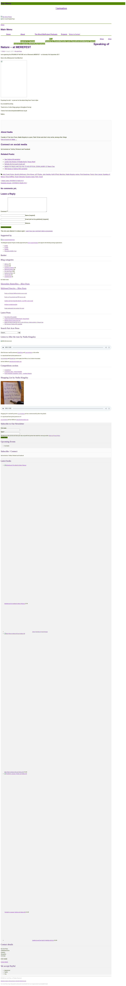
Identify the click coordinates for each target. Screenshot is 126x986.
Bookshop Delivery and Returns (27, 8)
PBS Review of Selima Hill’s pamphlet (13, 324)
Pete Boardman (85, 174)
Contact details (4, 962)
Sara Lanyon (98, 174)
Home (8, 34)
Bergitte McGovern (20, 174)
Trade (101, 41)
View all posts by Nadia (9, 139)
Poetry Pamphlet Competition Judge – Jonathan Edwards (18, 373)
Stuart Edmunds (20, 177)
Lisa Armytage (28, 352)
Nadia (3, 51)
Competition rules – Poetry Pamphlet (13, 371)
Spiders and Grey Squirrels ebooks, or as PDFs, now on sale (18, 301)
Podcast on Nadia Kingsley (10, 304)
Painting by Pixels (51, 41)
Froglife (6, 247)
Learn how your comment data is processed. (39, 231)
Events (105, 41)
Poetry (92, 174)
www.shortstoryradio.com (15, 361)
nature (77, 174)
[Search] (19, 333)
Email (2, 432)
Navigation (61, 8)
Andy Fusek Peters (8, 174)
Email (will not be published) (37, 219)
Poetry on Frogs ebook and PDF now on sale (14, 297)
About (22, 34)
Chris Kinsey (30, 174)
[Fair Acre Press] (6, 17)
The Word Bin (40, 34)
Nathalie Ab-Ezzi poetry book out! (12, 320)
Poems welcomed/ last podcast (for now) (14, 308)
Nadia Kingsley (70, 174)
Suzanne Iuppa (29, 177)
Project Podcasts (51, 34)
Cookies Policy (49, 8)
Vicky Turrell (39, 177)
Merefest (62, 174)
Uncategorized (7, 276)
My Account (9, 8)
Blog (51, 39)
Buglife (6, 245)
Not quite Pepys (70, 41)
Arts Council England (33, 242)
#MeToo (61, 41)
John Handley (47, 174)
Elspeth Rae (20, 352)
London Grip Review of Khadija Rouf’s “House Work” (16, 318)
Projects (64, 34)
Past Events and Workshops (24, 36)
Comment (4, 211)
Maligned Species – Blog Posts (13, 288)
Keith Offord (55, 174)
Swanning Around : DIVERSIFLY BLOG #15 (13, 183)
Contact (15, 8)
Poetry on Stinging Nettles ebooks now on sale (15, 293)
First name (3, 428)
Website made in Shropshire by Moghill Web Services (13, 981)
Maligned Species (89, 41)
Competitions (66, 36)
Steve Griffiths (10, 177)
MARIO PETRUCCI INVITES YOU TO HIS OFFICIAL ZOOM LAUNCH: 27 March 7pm (23, 322)
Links (55, 8)
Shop (102, 39)
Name (30, 215)
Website (27, 223)
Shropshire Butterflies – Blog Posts (15, 284)
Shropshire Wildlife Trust (10, 251)
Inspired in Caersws (27, 41)
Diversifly (79, 41)
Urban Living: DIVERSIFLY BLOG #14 (12, 181)
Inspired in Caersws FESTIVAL (25, 44)
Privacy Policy (41, 8)
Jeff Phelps (38, 174)
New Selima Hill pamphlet (10, 317)
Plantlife (6, 249)
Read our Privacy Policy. (54, 435)
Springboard (40, 44)
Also (109, 39)
